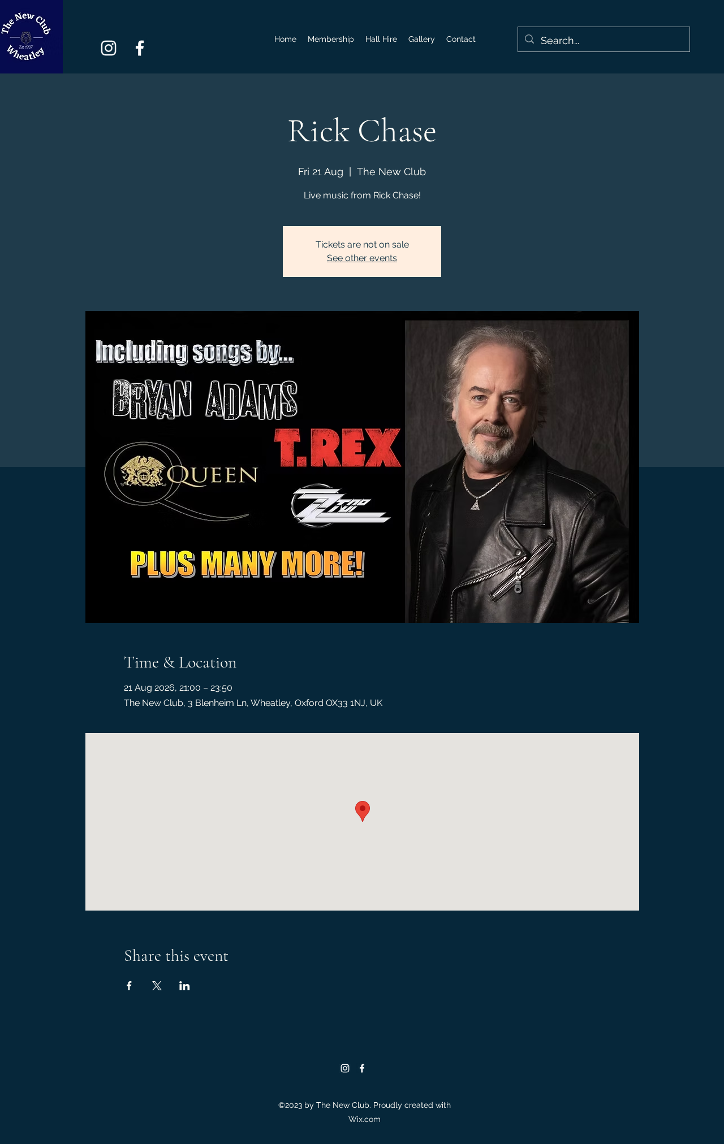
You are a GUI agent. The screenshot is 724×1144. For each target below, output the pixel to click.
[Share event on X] (157, 985)
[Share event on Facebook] (129, 985)
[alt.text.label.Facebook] (140, 48)
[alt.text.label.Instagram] (108, 48)
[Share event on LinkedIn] (184, 985)
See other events (362, 258)
